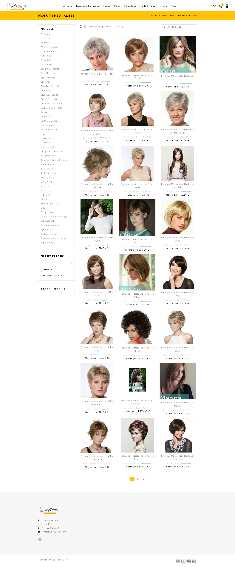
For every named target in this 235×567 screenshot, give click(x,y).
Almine (44, 56)
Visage (106, 6)
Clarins (44, 90)
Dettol (44, 117)
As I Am (45, 64)
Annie (44, 60)
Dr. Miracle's (47, 121)
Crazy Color (47, 99)
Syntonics (46, 230)
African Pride (47, 51)
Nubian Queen (48, 203)
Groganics (46, 147)
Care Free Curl (48, 86)
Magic (44, 186)
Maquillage (130, 6)
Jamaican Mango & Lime (53, 160)
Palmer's (45, 212)
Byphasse (46, 77)
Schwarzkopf (47, 221)
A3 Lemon (46, 34)
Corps (117, 6)
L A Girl (45, 182)
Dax (43, 112)
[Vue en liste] (84, 26)
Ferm (43, 134)
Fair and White (48, 130)
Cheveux (67, 6)
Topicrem (46, 243)
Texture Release (49, 234)
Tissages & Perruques (87, 6)
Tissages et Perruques (52, 238)
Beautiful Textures (50, 69)
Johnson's (46, 164)
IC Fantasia (46, 156)
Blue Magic (46, 73)
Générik (45, 143)
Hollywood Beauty (50, 151)
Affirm (44, 43)
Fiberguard (46, 138)
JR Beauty (46, 169)
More (173, 6)
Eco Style (46, 125)
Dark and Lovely (49, 108)
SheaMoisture (48, 225)
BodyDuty (63, 560)
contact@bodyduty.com (53, 532)
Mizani (44, 195)
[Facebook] (40, 539)
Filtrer (46, 270)
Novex (44, 199)
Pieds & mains (147, 6)
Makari (44, 190)
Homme (163, 6)
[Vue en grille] (80, 26)
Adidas (44, 38)
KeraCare (45, 177)
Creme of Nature (49, 104)
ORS (43, 208)
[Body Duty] (16, 7)
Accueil (154, 16)
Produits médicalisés (51, 217)
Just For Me (47, 173)
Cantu (44, 82)
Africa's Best (47, 47)
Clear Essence (48, 95)
